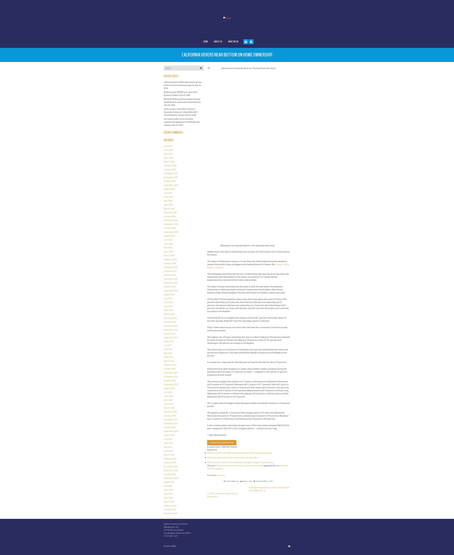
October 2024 (170, 228)
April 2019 (168, 451)
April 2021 (168, 357)
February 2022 (170, 318)
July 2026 (168, 146)
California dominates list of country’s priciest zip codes (232, 457)
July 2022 (168, 298)
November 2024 (171, 224)
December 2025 (171, 173)
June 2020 (168, 396)
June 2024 (168, 243)
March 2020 (169, 408)
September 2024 (171, 232)
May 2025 (168, 200)
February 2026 (170, 165)
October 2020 (170, 380)
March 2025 (169, 208)
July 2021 (168, 345)
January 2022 (170, 322)
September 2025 (171, 185)
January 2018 (170, 509)
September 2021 (171, 337)
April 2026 (168, 157)
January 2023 (170, 275)
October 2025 (170, 181)
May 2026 (168, 154)
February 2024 (170, 259)
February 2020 (170, 411)
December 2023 (171, 267)
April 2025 (168, 204)
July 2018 (168, 486)
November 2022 (171, 283)
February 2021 (170, 365)
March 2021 (169, 361)
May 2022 (168, 306)
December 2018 (170, 466)
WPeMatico (220, 475)
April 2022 (168, 310)
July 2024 (168, 239)
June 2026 (168, 150)
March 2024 (169, 255)
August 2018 (169, 482)
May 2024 (168, 247)
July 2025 (168, 193)
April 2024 (168, 251)
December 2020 (171, 372)
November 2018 (171, 470)
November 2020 (171, 376)
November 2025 (171, 177)
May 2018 (168, 493)
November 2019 (171, 423)
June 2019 (168, 443)
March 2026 (169, 161)
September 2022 (171, 290)
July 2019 (168, 439)
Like (271, 481)
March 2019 (169, 454)
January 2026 (170, 169)
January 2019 (170, 462)
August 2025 (169, 189)
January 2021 (170, 368)
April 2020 (168, 404)
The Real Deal (247, 481)
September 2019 (171, 431)
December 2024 (171, 220)
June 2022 (168, 302)
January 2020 (170, 415)
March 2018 (169, 501)
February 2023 (170, 271)
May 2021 (168, 353)
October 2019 (170, 427)
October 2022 (170, 286)
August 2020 (169, 388)
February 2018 (170, 505)
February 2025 (170, 212)
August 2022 (169, 294)
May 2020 (168, 400)
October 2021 (170, 333)
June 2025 (168, 197)
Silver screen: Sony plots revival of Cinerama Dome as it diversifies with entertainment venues (180, 112)
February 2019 (170, 458)
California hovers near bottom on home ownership (239, 465)
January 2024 (170, 263)
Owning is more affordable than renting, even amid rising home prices (239, 453)
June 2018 (168, 490)
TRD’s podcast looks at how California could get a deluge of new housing (240, 462)
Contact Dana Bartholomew (221, 443)
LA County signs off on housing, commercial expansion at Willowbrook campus (182, 122)
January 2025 (170, 216)
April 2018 (168, 497)
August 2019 (169, 435)
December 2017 (170, 513)
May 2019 (168, 447)
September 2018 (171, 478)
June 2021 (168, 349)
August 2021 (169, 341)
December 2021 (170, 326)
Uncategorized (261, 481)
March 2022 (169, 314)
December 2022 (171, 279)
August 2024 (169, 236)
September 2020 (171, 384)
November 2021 (171, 329)
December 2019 (170, 419)
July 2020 (168, 392)
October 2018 (170, 474)
